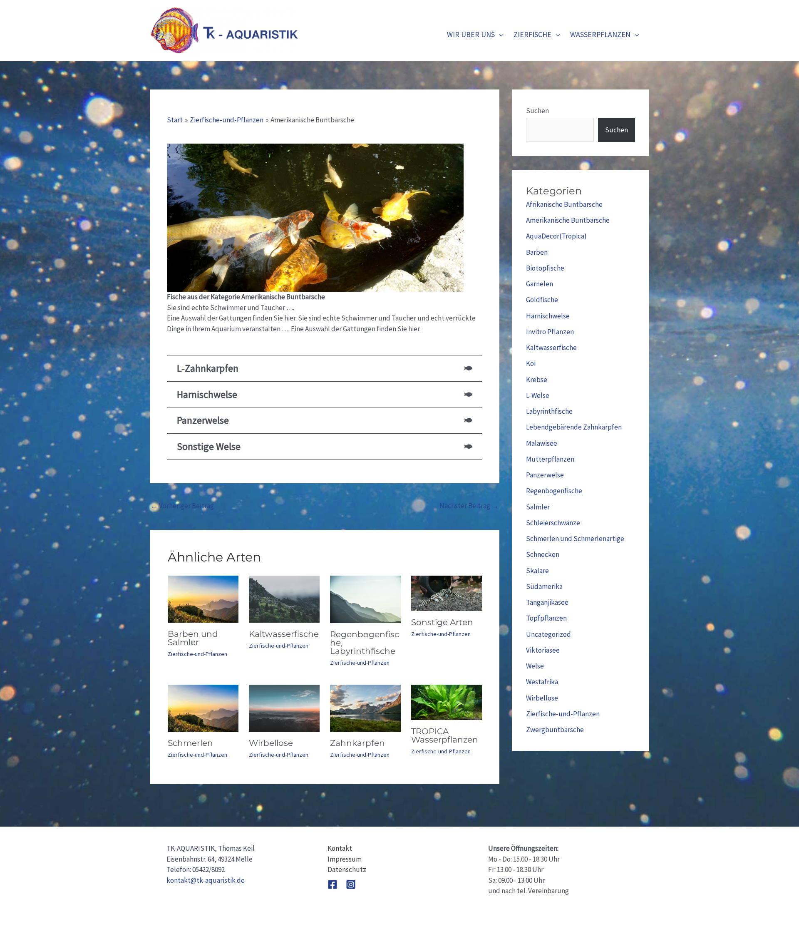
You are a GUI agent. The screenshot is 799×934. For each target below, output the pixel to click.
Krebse (536, 379)
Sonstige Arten (442, 622)
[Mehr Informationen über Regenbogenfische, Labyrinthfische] (365, 598)
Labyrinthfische (549, 411)
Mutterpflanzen (550, 459)
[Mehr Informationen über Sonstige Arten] (446, 592)
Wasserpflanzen (600, 34)
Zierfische (532, 34)
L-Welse (537, 395)
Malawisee (541, 443)
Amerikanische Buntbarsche (568, 220)
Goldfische (542, 299)
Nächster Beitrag (469, 505)
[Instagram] (351, 884)
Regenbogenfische (554, 490)
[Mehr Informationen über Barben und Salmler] (203, 598)
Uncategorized (548, 634)
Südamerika (544, 586)
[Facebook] (332, 884)
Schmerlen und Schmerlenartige (575, 538)
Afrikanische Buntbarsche (564, 204)
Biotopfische (545, 268)
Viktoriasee (543, 650)
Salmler (538, 507)
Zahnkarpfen (357, 743)
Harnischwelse (548, 315)
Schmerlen (190, 743)
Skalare (537, 570)
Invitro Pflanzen (550, 331)
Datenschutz (347, 869)
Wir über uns (471, 34)
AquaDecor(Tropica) (556, 236)
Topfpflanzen (546, 618)
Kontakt (340, 848)
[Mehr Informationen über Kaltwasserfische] (284, 598)
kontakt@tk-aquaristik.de (205, 880)
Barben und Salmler (193, 638)
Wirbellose (271, 743)
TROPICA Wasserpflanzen (444, 735)
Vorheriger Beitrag (182, 505)
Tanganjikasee (547, 602)
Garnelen (539, 283)
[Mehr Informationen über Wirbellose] (284, 707)
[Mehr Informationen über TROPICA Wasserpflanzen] (446, 701)
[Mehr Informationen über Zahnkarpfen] (365, 707)
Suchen (537, 110)
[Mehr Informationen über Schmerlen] (203, 707)
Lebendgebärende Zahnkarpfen (574, 427)
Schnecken (542, 554)
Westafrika (542, 681)
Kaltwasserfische (284, 634)
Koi (531, 363)
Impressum (345, 859)
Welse (535, 666)
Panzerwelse (545, 474)
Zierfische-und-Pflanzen (197, 654)
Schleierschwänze (553, 522)
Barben (537, 252)
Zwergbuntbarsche (555, 729)
